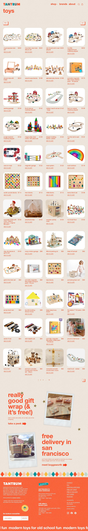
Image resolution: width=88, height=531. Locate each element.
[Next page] (83, 380)
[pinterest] (75, 514)
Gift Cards (70, 494)
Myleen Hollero (16, 498)
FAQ (68, 485)
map (39, 499)
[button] (79, 4)
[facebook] (71, 514)
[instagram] (68, 514)
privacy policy (70, 508)
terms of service (71, 506)
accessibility (70, 500)
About (72, 4)
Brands (63, 4)
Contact (69, 483)
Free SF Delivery (72, 492)
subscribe (24, 518)
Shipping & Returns (73, 487)
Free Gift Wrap (72, 490)
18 (49, 380)
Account (70, 496)
